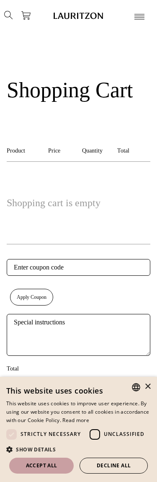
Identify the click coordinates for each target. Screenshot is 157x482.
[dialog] (78, 429)
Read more (75, 420)
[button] (78, 449)
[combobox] (136, 387)
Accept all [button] (41, 465)
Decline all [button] (114, 465)
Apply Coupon (31, 297)
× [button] (147, 387)
